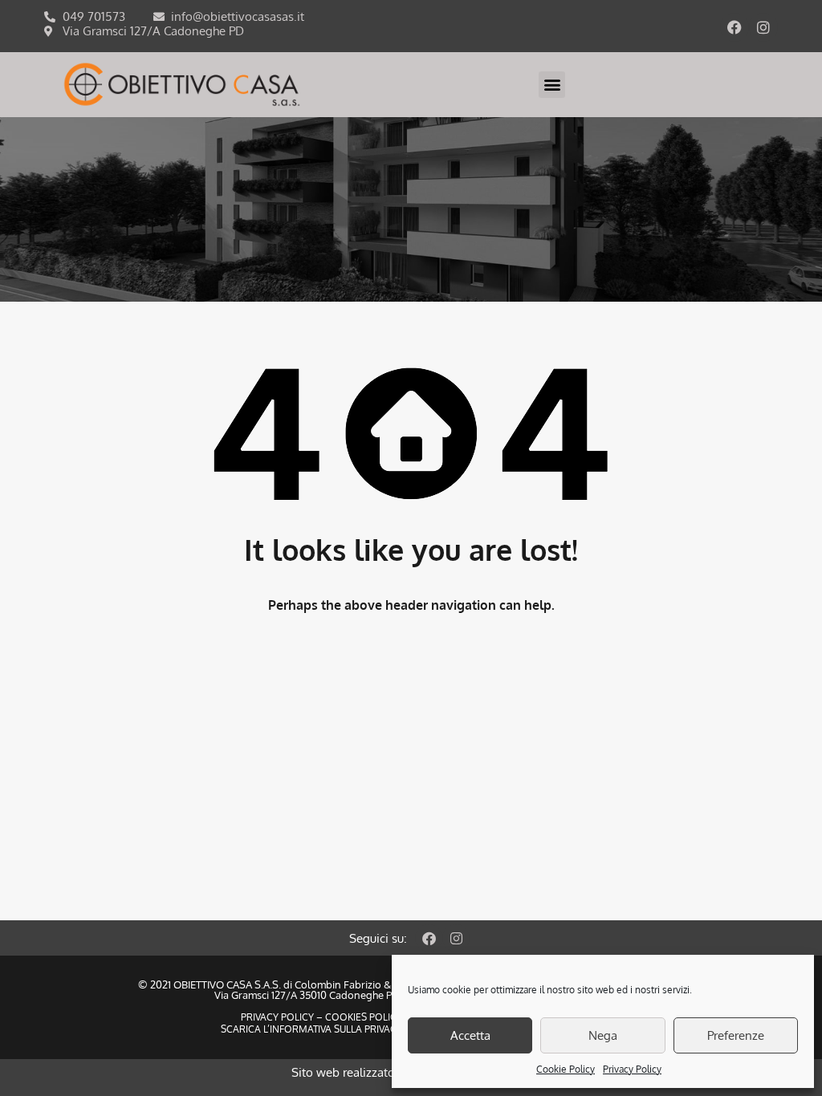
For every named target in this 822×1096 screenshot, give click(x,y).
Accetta (470, 1035)
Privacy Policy (632, 1069)
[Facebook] (734, 27)
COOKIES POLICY (362, 1017)
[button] (552, 84)
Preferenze (735, 1035)
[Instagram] (763, 27)
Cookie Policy (565, 1069)
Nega (602, 1035)
